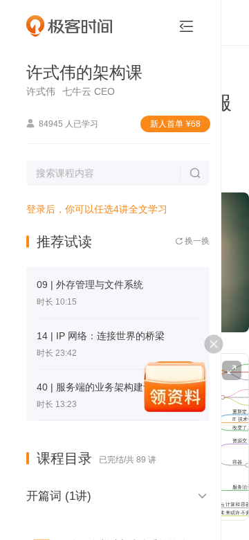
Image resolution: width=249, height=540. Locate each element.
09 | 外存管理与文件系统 (90, 284)
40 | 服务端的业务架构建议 (95, 387)
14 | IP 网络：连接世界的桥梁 (101, 335)
